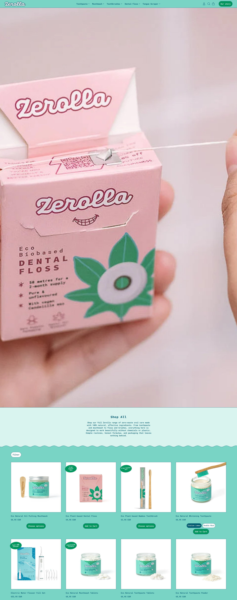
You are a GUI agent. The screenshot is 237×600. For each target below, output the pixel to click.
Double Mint (209, 525)
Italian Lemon (194, 525)
